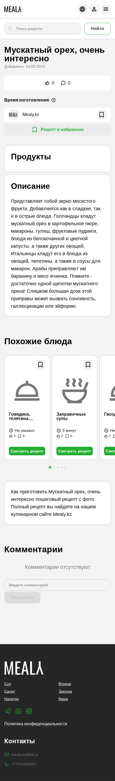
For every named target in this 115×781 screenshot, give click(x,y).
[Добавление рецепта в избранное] (40, 364)
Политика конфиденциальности (35, 724)
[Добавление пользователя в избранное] (101, 114)
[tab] (49, 467)
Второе (65, 684)
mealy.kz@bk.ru (24, 754)
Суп (7, 684)
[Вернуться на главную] (12, 9)
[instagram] (29, 711)
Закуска (65, 691)
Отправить (22, 597)
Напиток (11, 699)
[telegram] (7, 711)
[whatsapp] (18, 711)
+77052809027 (24, 764)
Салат (9, 691)
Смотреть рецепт (27, 451)
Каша (63, 699)
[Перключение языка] (82, 9)
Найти (97, 28)
